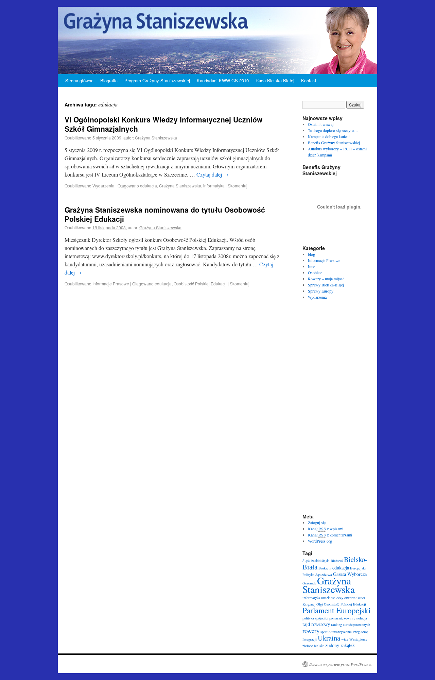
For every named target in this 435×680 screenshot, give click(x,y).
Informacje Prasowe (110, 283)
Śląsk (306, 560)
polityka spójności (315, 618)
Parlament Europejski (336, 610)
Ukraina (329, 638)
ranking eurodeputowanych (350, 624)
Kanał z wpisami (325, 528)
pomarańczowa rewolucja (348, 618)
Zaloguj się (317, 522)
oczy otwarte (345, 597)
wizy (344, 639)
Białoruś (337, 560)
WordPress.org (320, 541)
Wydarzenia (103, 185)
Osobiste (315, 272)
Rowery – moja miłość (326, 278)
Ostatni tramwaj (320, 124)
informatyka (214, 185)
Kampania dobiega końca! (329, 136)
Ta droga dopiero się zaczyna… (333, 130)
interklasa (328, 597)
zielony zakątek (340, 645)
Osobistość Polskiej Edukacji (200, 283)
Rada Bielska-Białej (275, 80)
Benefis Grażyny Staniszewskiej (334, 142)
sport (324, 631)
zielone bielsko (313, 645)
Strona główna (79, 80)
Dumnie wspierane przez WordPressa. (340, 664)
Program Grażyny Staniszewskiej (157, 80)
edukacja (148, 185)
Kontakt (308, 80)
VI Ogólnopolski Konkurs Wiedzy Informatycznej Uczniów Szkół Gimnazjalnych (163, 124)
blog (311, 254)
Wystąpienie (358, 639)
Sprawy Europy (320, 291)
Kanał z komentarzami (330, 534)
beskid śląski (320, 560)
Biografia (109, 80)
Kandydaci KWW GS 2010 (223, 80)
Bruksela (324, 568)
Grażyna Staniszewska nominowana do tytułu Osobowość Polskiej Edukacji (165, 214)
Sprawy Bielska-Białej (326, 284)
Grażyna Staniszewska (156, 137)
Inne (311, 266)
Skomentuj (237, 185)
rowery (310, 630)
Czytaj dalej (212, 174)
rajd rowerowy (316, 624)
